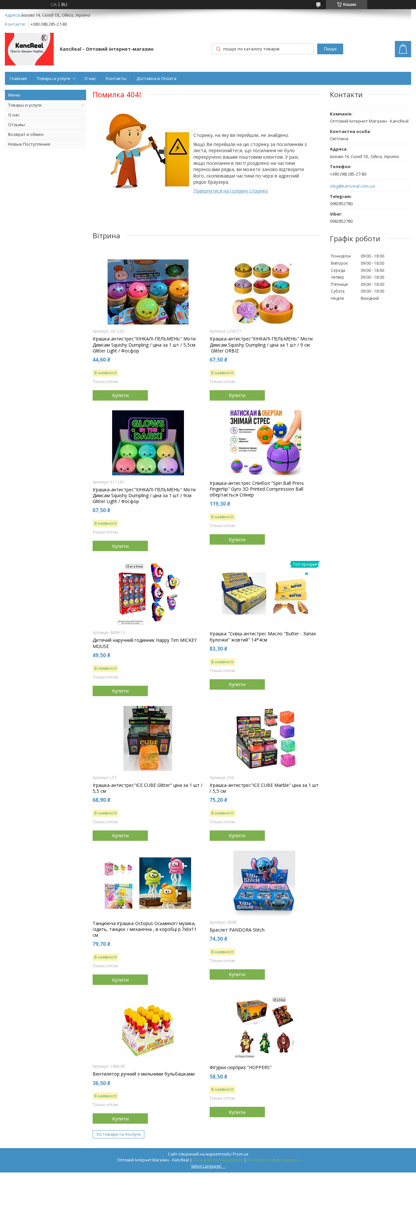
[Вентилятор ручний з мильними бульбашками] (148, 1027)
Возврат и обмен (26, 134)
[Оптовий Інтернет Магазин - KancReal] (29, 50)
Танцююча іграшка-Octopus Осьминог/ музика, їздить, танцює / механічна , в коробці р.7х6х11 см (145, 929)
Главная (18, 78)
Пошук (330, 48)
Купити (120, 395)
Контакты (116, 78)
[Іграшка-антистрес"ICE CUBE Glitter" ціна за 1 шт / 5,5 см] (148, 738)
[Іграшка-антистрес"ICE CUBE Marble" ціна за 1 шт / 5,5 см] (265, 738)
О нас (90, 78)
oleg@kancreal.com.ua (352, 186)
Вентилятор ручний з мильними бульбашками (144, 1074)
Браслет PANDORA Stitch (237, 930)
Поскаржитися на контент (218, 1160)
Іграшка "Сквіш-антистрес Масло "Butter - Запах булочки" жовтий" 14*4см (263, 636)
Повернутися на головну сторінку (230, 191)
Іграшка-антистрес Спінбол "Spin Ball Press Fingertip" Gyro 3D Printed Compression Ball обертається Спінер (257, 489)
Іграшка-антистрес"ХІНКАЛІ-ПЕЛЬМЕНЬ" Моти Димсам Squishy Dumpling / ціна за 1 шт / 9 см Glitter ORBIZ (261, 344)
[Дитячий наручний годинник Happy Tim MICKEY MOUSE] (148, 593)
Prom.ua (240, 1154)
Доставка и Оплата (156, 78)
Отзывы (16, 124)
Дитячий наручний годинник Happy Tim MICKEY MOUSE (145, 643)
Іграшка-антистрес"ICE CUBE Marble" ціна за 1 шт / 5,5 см (264, 788)
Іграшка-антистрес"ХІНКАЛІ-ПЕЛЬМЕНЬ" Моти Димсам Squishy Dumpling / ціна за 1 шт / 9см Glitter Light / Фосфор (144, 495)
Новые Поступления (29, 144)
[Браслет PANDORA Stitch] (265, 883)
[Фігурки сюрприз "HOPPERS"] (265, 1027)
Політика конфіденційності (273, 1160)
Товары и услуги (53, 78)
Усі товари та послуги (118, 1134)
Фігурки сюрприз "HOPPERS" (241, 1067)
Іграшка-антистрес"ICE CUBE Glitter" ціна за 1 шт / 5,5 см (147, 788)
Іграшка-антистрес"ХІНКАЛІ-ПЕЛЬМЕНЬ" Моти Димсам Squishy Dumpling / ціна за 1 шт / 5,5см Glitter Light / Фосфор (144, 344)
